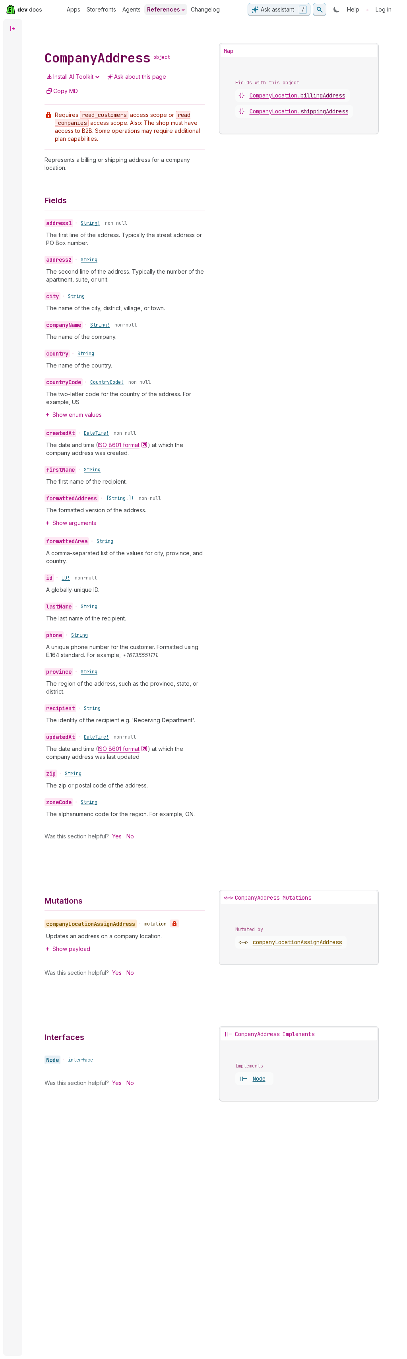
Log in (383, 9)
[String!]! (120, 498)
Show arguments (74, 522)
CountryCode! (107, 382)
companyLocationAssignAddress (297, 942)
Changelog (205, 9)
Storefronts (101, 9)
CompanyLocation (297, 95)
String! (90, 223)
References (163, 9)
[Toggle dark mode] (337, 9)
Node (52, 1059)
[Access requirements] (174, 923)
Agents (131, 9)
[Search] (319, 9)
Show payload (71, 948)
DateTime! (96, 433)
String (89, 260)
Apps (73, 9)
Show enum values (77, 414)
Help (353, 9)
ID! (66, 578)
